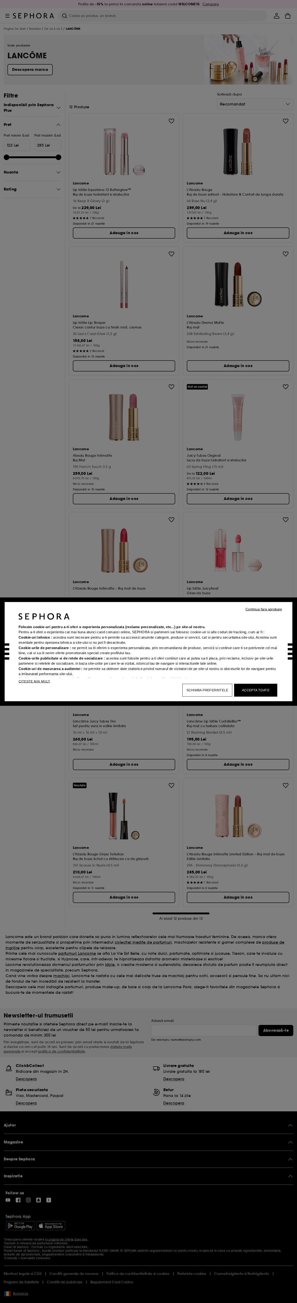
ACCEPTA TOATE (255, 690)
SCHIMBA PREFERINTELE (207, 690)
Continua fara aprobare (263, 609)
